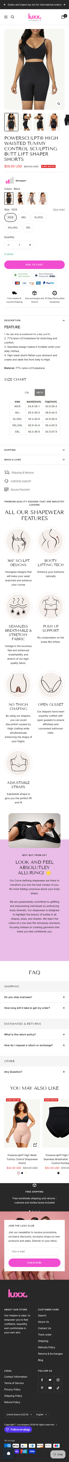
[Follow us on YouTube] (50, 1388)
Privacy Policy (12, 1389)
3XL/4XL (13, 227)
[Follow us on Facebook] (42, 1380)
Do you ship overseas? (18, 997)
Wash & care (12, 459)
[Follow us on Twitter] (50, 1380)
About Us (43, 1321)
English (39, 1414)
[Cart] (63, 17)
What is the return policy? (20, 1034)
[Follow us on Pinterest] (42, 1388)
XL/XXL (38, 217)
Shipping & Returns (23, 472)
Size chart (59, 209)
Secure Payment (20, 489)
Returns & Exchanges (50, 1353)
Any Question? (13, 1071)
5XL (28, 227)
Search (42, 1315)
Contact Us (44, 1328)
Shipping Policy (13, 1395)
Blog (40, 1359)
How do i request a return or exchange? (28, 1045)
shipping (10, 450)
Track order (44, 1334)
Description (12, 320)
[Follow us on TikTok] (58, 1388)
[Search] (12, 17)
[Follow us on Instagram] (58, 1380)
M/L (24, 217)
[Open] (9, 1453)
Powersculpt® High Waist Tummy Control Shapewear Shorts (22, 1159)
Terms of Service (14, 1382)
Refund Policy (12, 1402)
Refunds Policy (46, 1347)
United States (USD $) (17, 1414)
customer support (21, 480)
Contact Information (15, 1376)
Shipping (43, 1340)
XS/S (10, 217)
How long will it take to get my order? (27, 1007)
